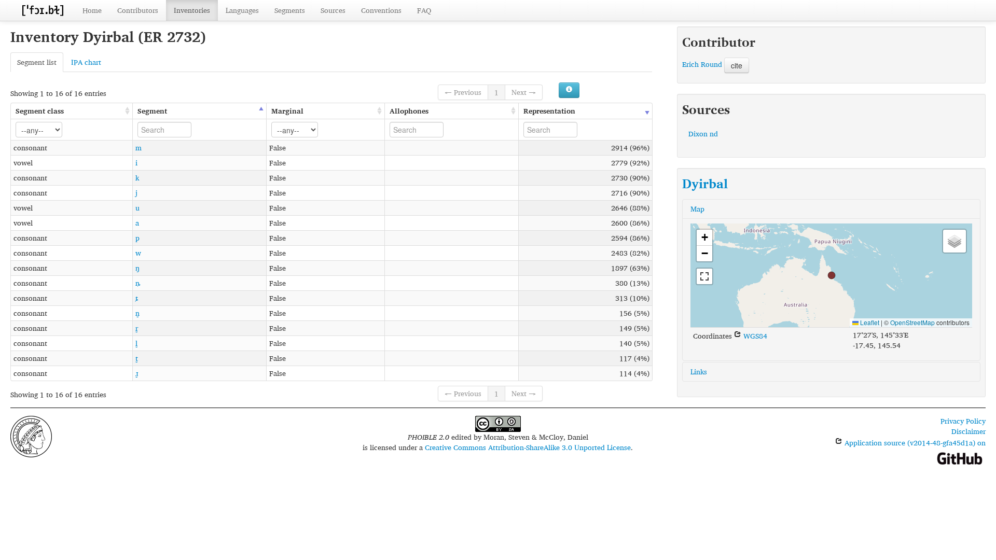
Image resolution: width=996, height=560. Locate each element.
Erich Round (702, 64)
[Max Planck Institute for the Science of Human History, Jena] (31, 435)
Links (698, 371)
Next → (523, 92)
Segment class (40, 111)
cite (736, 65)
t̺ (136, 358)
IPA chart (86, 62)
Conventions (381, 10)
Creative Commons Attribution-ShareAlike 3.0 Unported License (528, 447)
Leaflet (869, 322)
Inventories (192, 10)
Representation (549, 111)
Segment (152, 111)
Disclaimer (968, 431)
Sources (333, 10)
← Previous (463, 92)
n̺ (137, 313)
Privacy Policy (963, 421)
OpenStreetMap (912, 322)
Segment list (37, 62)
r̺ (136, 328)
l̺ (136, 343)
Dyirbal (705, 183)
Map (697, 209)
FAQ (424, 10)
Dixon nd (703, 133)
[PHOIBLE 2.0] (42, 10)
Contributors (137, 10)
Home (92, 10)
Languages (242, 10)
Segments (289, 10)
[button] (831, 275)
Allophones (409, 111)
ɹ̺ (136, 373)
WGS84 (754, 336)
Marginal (287, 111)
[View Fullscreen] (704, 276)
